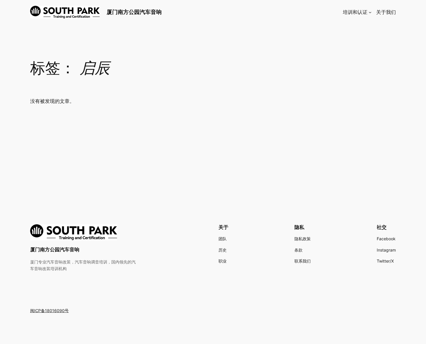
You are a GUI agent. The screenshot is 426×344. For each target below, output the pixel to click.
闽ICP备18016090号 (49, 310)
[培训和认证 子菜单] (370, 12)
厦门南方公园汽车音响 (134, 11)
